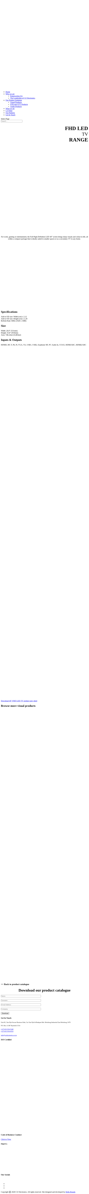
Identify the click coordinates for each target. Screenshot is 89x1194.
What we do (10, 109)
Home (8, 92)
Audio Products (16, 106)
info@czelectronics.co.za (9, 1035)
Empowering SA (16, 96)
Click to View (6, 1139)
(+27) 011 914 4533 (7, 1031)
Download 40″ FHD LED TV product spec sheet (19, 701)
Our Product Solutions (14, 100)
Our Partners (10, 113)
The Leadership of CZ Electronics (22, 98)
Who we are (10, 94)
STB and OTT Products (19, 104)
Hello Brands (70, 1192)
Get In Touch (10, 115)
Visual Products (16, 102)
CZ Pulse (9, 111)
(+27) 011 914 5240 (7, 1029)
